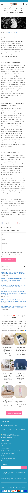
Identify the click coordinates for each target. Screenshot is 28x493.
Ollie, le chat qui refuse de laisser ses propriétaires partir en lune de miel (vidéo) (13, 300)
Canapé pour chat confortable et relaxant (7, 401)
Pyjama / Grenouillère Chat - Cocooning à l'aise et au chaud (20, 402)
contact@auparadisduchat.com (10, 425)
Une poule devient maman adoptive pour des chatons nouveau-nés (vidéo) (13, 279)
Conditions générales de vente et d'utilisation (12, 450)
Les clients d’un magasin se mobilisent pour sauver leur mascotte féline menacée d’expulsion (13, 293)
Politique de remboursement (8, 458)
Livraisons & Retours (6, 443)
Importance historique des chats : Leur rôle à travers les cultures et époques (13, 285)
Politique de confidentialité (7, 453)
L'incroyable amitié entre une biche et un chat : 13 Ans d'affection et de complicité (13, 272)
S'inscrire (23, 468)
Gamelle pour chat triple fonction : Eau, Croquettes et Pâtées (20, 376)
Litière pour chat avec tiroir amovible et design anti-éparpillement (7, 376)
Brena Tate (10, 32)
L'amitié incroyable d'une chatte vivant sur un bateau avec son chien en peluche (13, 306)
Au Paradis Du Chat (10, 487)
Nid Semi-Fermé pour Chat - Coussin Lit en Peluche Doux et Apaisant (7, 350)
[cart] (26, 4)
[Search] (23, 4)
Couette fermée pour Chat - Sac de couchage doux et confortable (20, 350)
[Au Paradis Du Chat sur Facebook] (14, 484)
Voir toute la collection (14, 413)
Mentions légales (5, 448)
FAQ (2, 445)
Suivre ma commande (8, 424)
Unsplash (18, 32)
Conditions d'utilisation (6, 455)
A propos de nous (5, 460)
